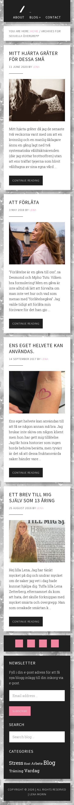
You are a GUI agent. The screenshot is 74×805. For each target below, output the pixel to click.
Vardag (31, 770)
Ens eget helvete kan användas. (36, 348)
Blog (49, 762)
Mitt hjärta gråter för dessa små (33, 56)
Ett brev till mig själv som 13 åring (32, 497)
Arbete (37, 763)
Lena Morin (37, 6)
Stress (16, 763)
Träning (16, 771)
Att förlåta (24, 202)
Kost (27, 764)
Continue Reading (25, 180)
